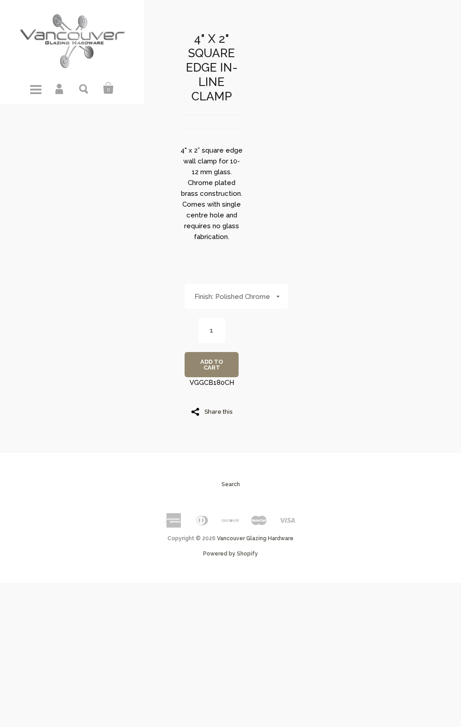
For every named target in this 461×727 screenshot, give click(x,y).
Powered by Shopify (230, 554)
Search (84, 88)
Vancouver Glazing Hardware (255, 538)
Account (60, 88)
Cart (108, 88)
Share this (218, 411)
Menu (35, 88)
